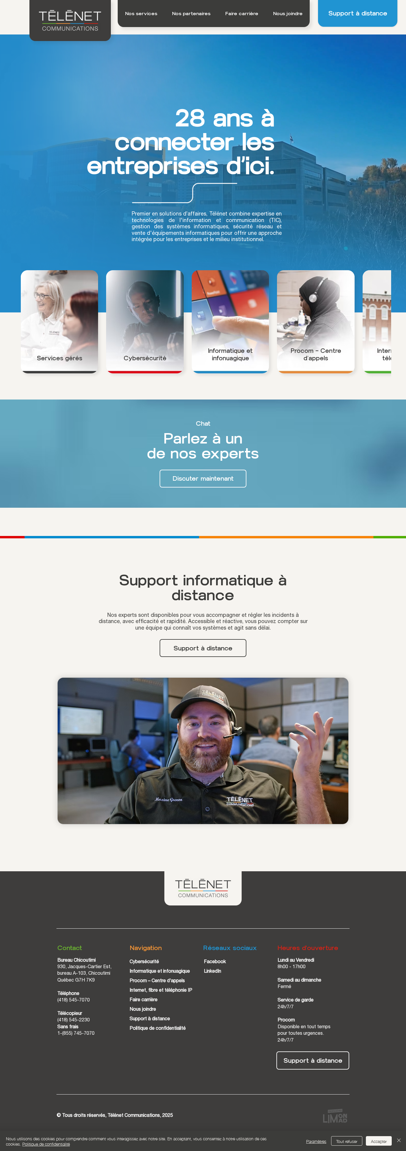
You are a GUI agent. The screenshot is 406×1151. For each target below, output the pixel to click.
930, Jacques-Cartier (80, 952)
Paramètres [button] (316, 1141)
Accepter (379, 1141)
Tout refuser (346, 1141)
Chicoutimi (99, 959)
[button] (141, 13)
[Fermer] (398, 1141)
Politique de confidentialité (158, 1014)
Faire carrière (144, 985)
